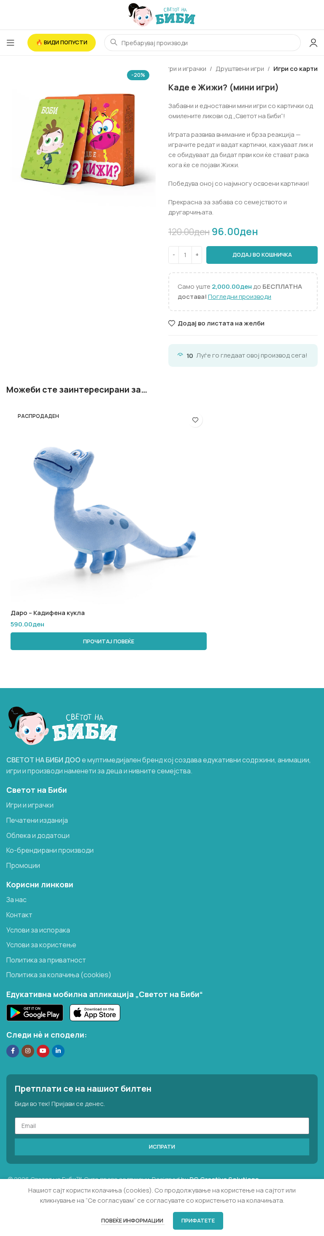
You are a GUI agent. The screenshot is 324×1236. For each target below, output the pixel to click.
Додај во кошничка (262, 254)
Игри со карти (295, 68)
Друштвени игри (240, 68)
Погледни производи (239, 296)
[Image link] (63, 725)
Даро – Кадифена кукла (48, 612)
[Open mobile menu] (10, 42)
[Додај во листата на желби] (195, 419)
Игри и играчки (184, 68)
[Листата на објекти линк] (162, 805)
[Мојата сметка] (313, 42)
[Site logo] (162, 14)
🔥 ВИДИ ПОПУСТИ (61, 42)
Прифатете (198, 1220)
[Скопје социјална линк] (58, 1051)
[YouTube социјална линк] (43, 1051)
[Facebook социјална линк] (12, 1051)
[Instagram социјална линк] (28, 1051)
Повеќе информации (133, 1220)
